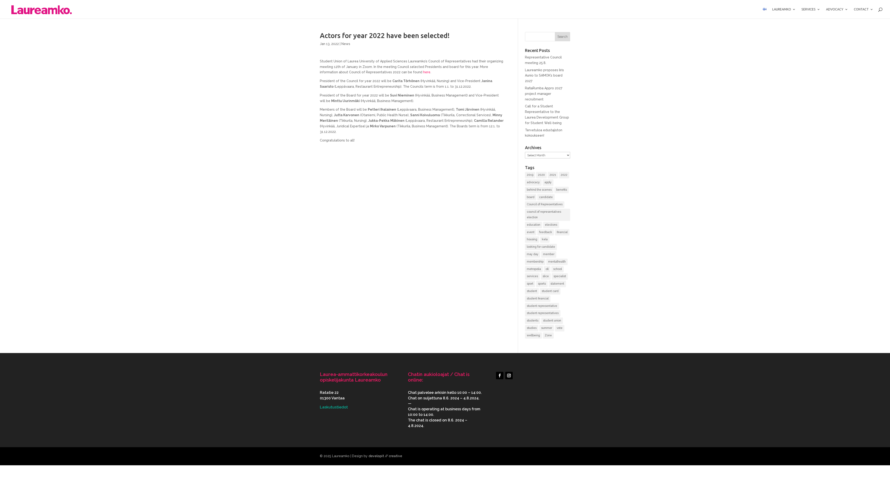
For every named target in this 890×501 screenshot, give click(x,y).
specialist (559, 276)
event (530, 232)
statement (557, 283)
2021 (553, 175)
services (532, 276)
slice (546, 276)
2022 (564, 175)
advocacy (533, 182)
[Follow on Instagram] (509, 375)
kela (545, 239)
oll (547, 269)
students (532, 320)
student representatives (543, 313)
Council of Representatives (545, 204)
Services (808, 9)
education (533, 224)
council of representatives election (544, 214)
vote (560, 328)
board (530, 197)
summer (546, 328)
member (548, 254)
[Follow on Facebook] (499, 375)
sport (530, 283)
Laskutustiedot (334, 407)
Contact (861, 9)
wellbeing (533, 335)
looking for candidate (541, 246)
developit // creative (385, 456)
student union (552, 320)
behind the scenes (539, 189)
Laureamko (781, 9)
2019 (530, 175)
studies (532, 328)
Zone (548, 335)
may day (532, 254)
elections (551, 224)
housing (532, 239)
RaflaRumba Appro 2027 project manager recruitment (543, 93)
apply (548, 182)
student (532, 291)
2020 (541, 175)
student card (550, 291)
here (426, 72)
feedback (545, 232)
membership (535, 261)
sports (542, 283)
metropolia (534, 269)
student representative (542, 306)
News (345, 44)
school (557, 269)
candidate (546, 197)
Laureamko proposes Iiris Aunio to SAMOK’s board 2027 (544, 75)
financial (562, 232)
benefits (561, 189)
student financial (538, 298)
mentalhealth (557, 261)
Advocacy (834, 9)
